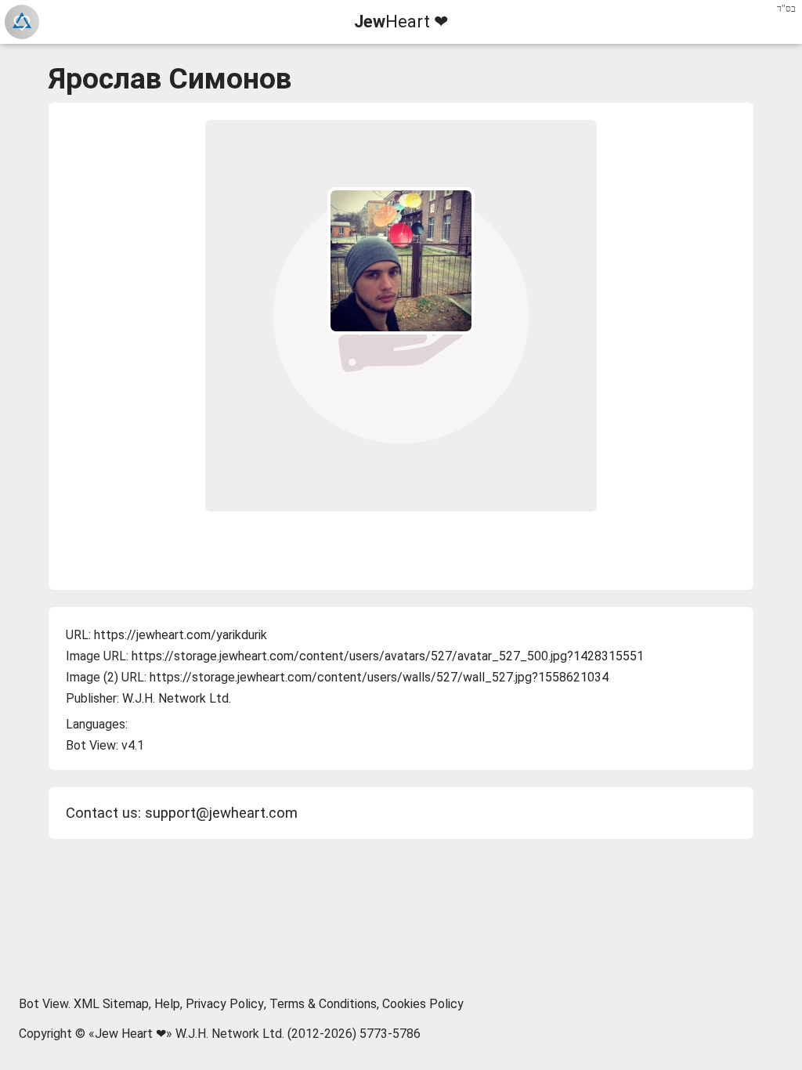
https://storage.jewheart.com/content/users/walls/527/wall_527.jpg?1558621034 (379, 677)
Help (167, 1003)
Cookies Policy (423, 1003)
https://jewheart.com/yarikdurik (180, 634)
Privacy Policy (225, 1003)
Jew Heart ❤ (130, 1033)
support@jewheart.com (221, 813)
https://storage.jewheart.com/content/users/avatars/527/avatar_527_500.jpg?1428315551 (388, 656)
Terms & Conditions (323, 1003)
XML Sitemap (111, 1003)
